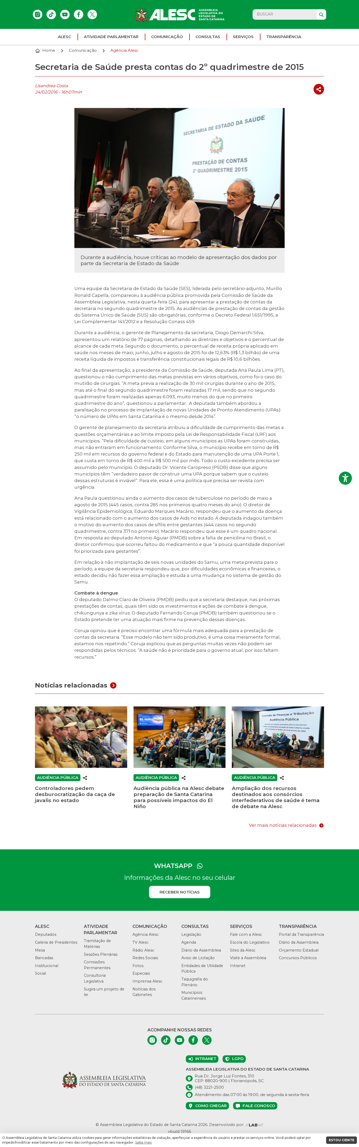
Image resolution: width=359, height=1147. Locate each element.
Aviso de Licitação (198, 957)
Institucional (46, 965)
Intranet (237, 965)
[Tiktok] (51, 14)
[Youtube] (65, 14)
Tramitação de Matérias (97, 943)
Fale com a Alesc (246, 934)
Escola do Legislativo (250, 942)
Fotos (137, 965)
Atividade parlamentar (111, 36)
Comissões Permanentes (97, 965)
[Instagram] (37, 14)
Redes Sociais (145, 957)
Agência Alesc (145, 934)
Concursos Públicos (298, 957)
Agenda (188, 942)
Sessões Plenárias (100, 954)
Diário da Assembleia (201, 950)
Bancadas (44, 957)
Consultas (208, 36)
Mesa (40, 950)
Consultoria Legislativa (95, 978)
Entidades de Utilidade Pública (202, 968)
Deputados (45, 934)
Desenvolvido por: (227, 1124)
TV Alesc (140, 942)
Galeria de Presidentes (56, 942)
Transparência (283, 36)
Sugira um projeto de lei (104, 992)
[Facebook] (78, 14)
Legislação (191, 934)
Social (40, 973)
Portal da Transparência (301, 934)
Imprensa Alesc (147, 981)
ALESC (64, 36)
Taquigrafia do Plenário (194, 982)
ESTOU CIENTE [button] (341, 1140)
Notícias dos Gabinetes (144, 992)
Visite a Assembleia (248, 957)
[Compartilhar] (319, 89)
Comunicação (167, 36)
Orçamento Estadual (299, 950)
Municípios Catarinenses (193, 995)
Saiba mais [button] (143, 1142)
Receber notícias (180, 892)
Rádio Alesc (143, 950)
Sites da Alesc (242, 950)
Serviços (243, 36)
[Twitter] (92, 14)
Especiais (141, 973)
